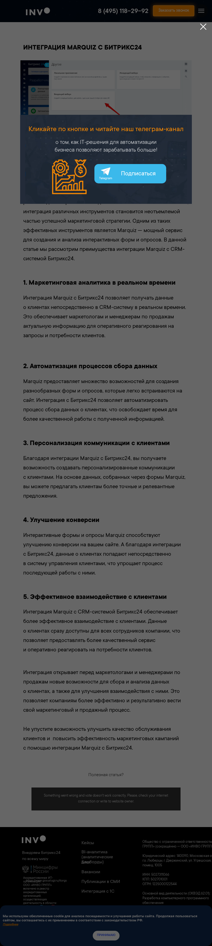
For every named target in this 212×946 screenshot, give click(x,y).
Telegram (105, 178)
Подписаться (138, 174)
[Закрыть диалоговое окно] (203, 27)
